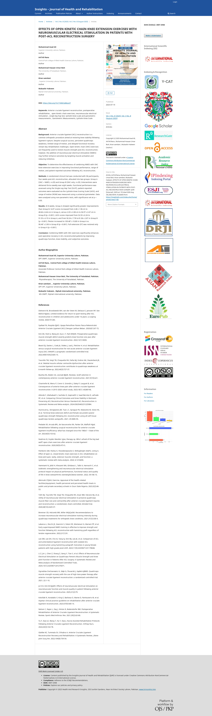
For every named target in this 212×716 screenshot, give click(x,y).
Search (172, 13)
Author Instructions (95, 13)
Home (41, 21)
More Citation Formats (116, 204)
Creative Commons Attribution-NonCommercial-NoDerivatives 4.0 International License (120, 160)
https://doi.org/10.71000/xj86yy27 (57, 103)
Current (38, 13)
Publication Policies (64, 13)
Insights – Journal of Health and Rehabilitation (69, 9)
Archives (48, 13)
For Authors (148, 397)
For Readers (148, 393)
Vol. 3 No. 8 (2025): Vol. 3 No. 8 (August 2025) (71, 21)
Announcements (124, 13)
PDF (111, 93)
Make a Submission (153, 36)
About (78, 13)
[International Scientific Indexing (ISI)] (158, 62)
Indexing (110, 13)
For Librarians (149, 401)
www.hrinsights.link (147, 689)
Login (175, 2)
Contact (138, 13)
